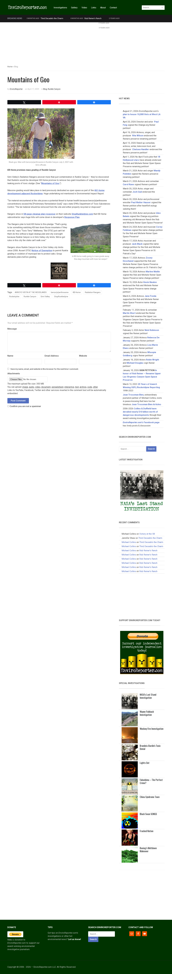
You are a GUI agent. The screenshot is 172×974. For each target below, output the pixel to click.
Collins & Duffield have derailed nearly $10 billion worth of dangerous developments (140, 411)
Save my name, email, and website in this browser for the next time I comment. (44, 369)
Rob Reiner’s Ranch (93, 18)
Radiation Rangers (93, 292)
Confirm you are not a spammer (25, 406)
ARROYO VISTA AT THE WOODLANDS (31, 292)
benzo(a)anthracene (60, 292)
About (103, 7)
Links (93, 7)
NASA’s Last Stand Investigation (148, 696)
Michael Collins (129, 542)
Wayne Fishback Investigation (147, 713)
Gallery (74, 7)
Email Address (52, 356)
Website (83, 356)
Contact (113, 7)
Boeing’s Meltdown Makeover (148, 849)
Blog (45, 89)
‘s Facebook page (141, 422)
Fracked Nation (146, 831)
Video (84, 7)
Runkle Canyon (54, 89)
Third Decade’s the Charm (52, 18)
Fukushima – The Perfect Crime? (151, 781)
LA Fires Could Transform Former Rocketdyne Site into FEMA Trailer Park (59, 23)
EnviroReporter (16, 89)
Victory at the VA (147, 534)
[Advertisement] (86, 42)
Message (12, 329)
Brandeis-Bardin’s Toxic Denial (150, 747)
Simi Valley (45, 296)
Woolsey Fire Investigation (151, 728)
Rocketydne (14, 296)
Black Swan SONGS (148, 814)
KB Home (77, 292)
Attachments (13, 373)
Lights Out (144, 763)
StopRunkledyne (61, 296)
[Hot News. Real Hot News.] (27, 7)
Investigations (60, 7)
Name (10, 356)
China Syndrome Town (150, 797)
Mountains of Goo (50, 183)
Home (9, 67)
